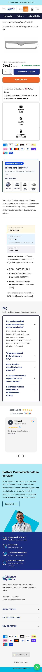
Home (4, 22)
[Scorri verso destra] (37, 45)
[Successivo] (24, 456)
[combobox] (22, 9)
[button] (4, 9)
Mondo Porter (23, 662)
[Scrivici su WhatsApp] (37, 667)
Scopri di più (9, 504)
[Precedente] (18, 456)
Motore (19, 16)
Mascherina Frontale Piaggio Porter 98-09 (20, 22)
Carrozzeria (8, 16)
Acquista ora (21, 80)
